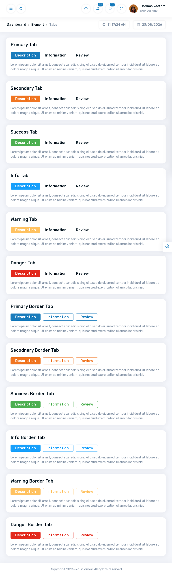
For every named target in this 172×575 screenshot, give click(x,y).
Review (82, 55)
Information (56, 55)
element (37, 25)
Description (25, 55)
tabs (53, 25)
